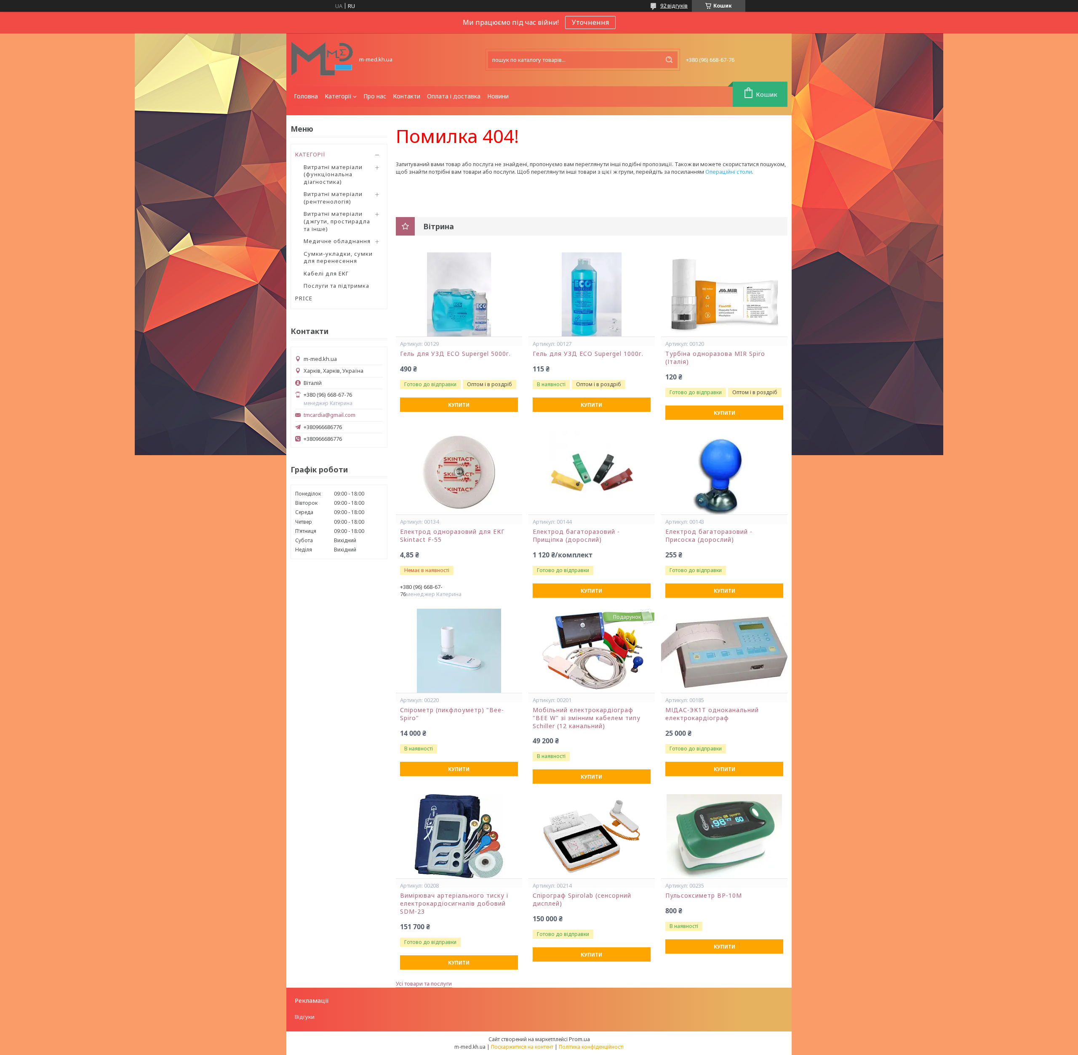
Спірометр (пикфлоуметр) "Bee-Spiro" (452, 714)
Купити (459, 404)
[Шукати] (669, 59)
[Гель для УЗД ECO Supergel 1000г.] (591, 294)
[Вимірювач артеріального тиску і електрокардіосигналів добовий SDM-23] (459, 836)
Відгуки (305, 1017)
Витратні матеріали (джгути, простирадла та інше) (337, 221)
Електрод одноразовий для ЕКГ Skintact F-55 (452, 535)
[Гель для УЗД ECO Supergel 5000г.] (459, 294)
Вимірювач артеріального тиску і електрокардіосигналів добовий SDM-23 (454, 903)
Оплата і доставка (453, 96)
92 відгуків (674, 5)
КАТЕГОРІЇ (310, 154)
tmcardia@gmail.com (329, 415)
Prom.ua (579, 1039)
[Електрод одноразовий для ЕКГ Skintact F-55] (459, 472)
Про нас (374, 96)
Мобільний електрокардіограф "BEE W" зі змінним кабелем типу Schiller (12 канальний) (586, 718)
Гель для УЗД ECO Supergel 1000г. (588, 354)
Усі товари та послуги (424, 983)
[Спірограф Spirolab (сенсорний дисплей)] (591, 836)
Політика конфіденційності (591, 1046)
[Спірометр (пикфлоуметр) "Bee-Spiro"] (459, 651)
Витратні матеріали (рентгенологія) (333, 197)
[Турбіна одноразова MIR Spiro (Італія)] (724, 294)
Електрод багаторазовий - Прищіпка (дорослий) (576, 535)
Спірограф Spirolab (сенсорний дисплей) (582, 899)
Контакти (406, 96)
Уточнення (590, 22)
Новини (498, 96)
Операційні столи (728, 171)
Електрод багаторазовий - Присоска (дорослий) (708, 535)
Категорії (338, 96)
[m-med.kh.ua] (322, 60)
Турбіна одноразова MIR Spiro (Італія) (715, 358)
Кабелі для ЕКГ (326, 273)
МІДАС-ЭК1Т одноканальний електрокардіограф (712, 714)
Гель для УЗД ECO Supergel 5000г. (455, 354)
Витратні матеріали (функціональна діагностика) (333, 174)
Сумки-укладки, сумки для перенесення (338, 257)
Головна (306, 96)
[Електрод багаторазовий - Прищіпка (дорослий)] (591, 472)
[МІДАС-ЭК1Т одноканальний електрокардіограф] (724, 651)
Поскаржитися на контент (522, 1046)
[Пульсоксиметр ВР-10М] (724, 836)
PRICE (303, 298)
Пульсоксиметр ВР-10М (703, 895)
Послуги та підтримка (336, 285)
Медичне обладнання (337, 241)
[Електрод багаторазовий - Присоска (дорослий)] (724, 472)
